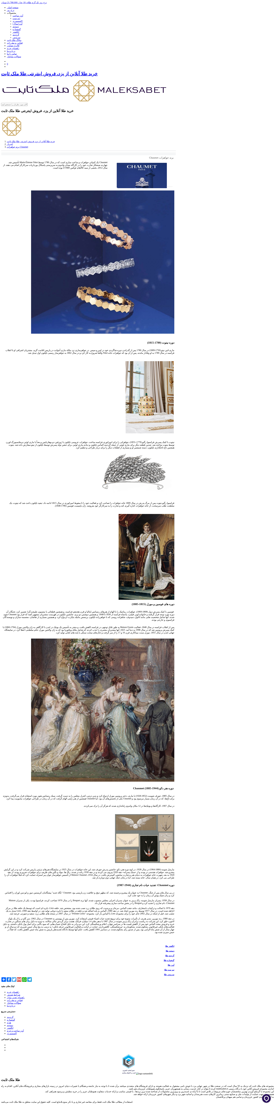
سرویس (16, 37)
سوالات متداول (14, 56)
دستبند (16, 26)
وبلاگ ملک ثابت (14, 40)
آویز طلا (171, 965)
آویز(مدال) (17, 24)
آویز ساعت (18, 15)
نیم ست (16, 18)
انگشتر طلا (169, 946)
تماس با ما (12, 54)
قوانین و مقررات (15, 43)
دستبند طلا (170, 951)
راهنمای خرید (13, 48)
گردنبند (16, 35)
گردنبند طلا (169, 956)
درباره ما (11, 51)
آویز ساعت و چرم (15, 1031)
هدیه (9, 1022)
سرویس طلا (169, 975)
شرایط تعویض (13, 995)
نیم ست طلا (169, 970)
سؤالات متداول (14, 1003)
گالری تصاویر (13, 45)
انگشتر (16, 32)
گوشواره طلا (169, 960)
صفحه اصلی (12, 7)
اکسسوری (17, 21)
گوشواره (17, 29)
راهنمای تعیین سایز (16, 997)
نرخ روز (10, 10)
